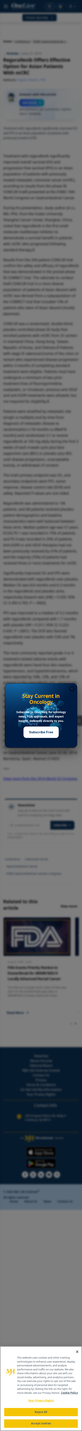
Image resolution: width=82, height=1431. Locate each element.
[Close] (77, 1351)
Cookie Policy (69, 1393)
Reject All (41, 1412)
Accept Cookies (41, 1423)
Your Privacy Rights (41, 1400)
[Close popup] (72, 688)
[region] (41, 1388)
